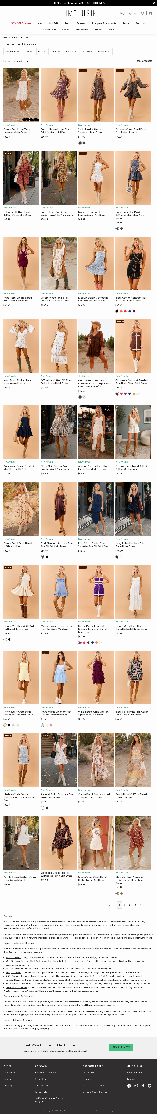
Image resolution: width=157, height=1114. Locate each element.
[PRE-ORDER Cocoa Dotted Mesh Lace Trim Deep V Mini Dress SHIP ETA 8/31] (96, 346)
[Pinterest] (151, 1086)
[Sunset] (134, 394)
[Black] (117, 311)
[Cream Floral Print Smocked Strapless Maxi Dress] (96, 760)
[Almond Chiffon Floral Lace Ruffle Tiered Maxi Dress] (96, 432)
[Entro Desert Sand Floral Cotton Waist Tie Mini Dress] (59, 178)
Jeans (126, 23)
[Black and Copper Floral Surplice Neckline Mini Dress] (59, 843)
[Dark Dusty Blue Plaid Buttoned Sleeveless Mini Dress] (133, 178)
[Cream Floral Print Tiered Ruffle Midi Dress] (21, 509)
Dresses (81, 23)
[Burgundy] (134, 311)
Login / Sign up (128, 13)
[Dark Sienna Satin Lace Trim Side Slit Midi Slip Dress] (59, 509)
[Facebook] (130, 1086)
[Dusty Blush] (13, 725)
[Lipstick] (125, 311)
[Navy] (129, 311)
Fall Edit (53, 23)
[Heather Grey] (17, 725)
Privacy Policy (41, 1091)
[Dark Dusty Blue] (84, 143)
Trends (99, 29)
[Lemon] (46, 725)
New (40, 23)
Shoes (65, 29)
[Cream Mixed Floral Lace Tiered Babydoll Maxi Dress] (133, 592)
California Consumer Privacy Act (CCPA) (49, 1100)
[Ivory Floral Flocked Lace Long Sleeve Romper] (21, 346)
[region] (78, 3)
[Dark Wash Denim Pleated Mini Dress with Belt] (21, 432)
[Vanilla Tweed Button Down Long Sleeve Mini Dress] (21, 843)
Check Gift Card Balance (95, 1091)
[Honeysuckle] (5, 725)
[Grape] (125, 394)
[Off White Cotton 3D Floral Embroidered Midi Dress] (59, 346)
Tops (68, 23)
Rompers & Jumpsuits (104, 23)
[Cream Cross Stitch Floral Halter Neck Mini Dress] (96, 843)
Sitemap (131, 1079)
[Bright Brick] (121, 311)
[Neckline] (109, 51)
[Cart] (150, 13)
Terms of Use (41, 1085)
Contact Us (88, 1072)
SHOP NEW (98, 3)
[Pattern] (76, 51)
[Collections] (18, 51)
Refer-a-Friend (134, 1072)
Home (6, 38)
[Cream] (5, 639)
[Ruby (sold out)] (51, 725)
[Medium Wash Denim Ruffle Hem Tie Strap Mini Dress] (59, 592)
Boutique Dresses (19, 38)
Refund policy (108, 1111)
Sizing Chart (41, 1079)
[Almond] (121, 557)
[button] (59, 119)
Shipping (7, 1085)
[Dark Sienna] (42, 557)
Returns (7, 1079)
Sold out (21, 119)
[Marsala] (117, 893)
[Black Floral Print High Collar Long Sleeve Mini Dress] (133, 677)
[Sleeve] (92, 51)
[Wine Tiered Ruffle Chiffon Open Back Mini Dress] (96, 677)
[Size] (31, 51)
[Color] (59, 51)
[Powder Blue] (42, 725)
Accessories (81, 29)
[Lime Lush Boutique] (78, 13)
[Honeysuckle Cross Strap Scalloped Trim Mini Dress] (21, 677)
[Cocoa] (80, 397)
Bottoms (141, 23)
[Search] (143, 13)
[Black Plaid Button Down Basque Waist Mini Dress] (59, 432)
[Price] (45, 51)
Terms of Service (95, 1111)
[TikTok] (144, 1086)
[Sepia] (80, 143)
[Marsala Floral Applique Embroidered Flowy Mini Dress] (133, 843)
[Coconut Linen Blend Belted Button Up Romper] (133, 432)
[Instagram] (137, 1086)
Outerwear (49, 29)
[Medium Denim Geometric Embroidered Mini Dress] (96, 263)
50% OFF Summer (21, 23)
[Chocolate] (117, 394)
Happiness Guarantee (46, 1072)
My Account (9, 1072)
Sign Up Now (121, 1047)
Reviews (87, 1079)
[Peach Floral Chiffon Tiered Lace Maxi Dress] (133, 760)
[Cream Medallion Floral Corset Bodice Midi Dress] (59, 263)
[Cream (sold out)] (84, 397)
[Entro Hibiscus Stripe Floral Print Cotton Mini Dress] (59, 95)
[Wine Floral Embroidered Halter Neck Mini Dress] (21, 263)
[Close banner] (153, 3)
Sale (111, 29)
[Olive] (121, 893)
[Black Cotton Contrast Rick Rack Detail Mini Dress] (133, 263)
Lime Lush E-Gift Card (93, 1085)
